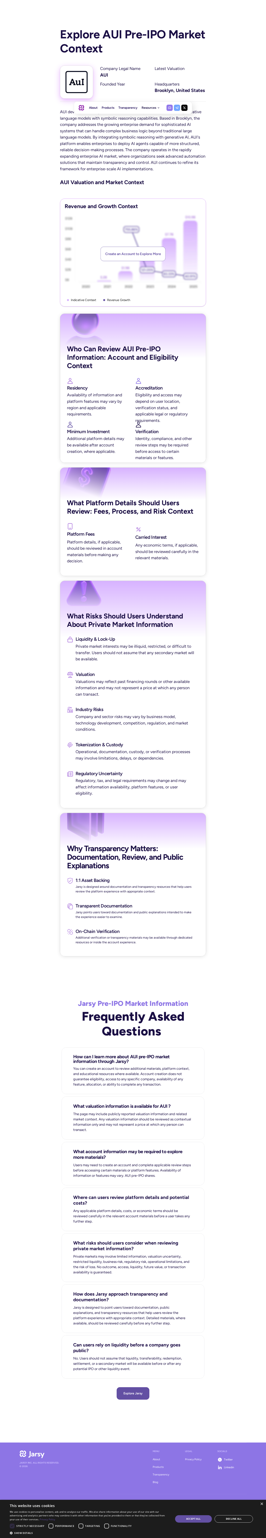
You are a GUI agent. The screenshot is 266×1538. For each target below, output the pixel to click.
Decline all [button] (234, 1518)
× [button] (261, 1504)
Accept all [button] (193, 1518)
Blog (155, 1482)
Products (158, 1467)
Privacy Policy (193, 1459)
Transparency (161, 1474)
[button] (89, 1533)
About (156, 1459)
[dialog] (133, 1519)
